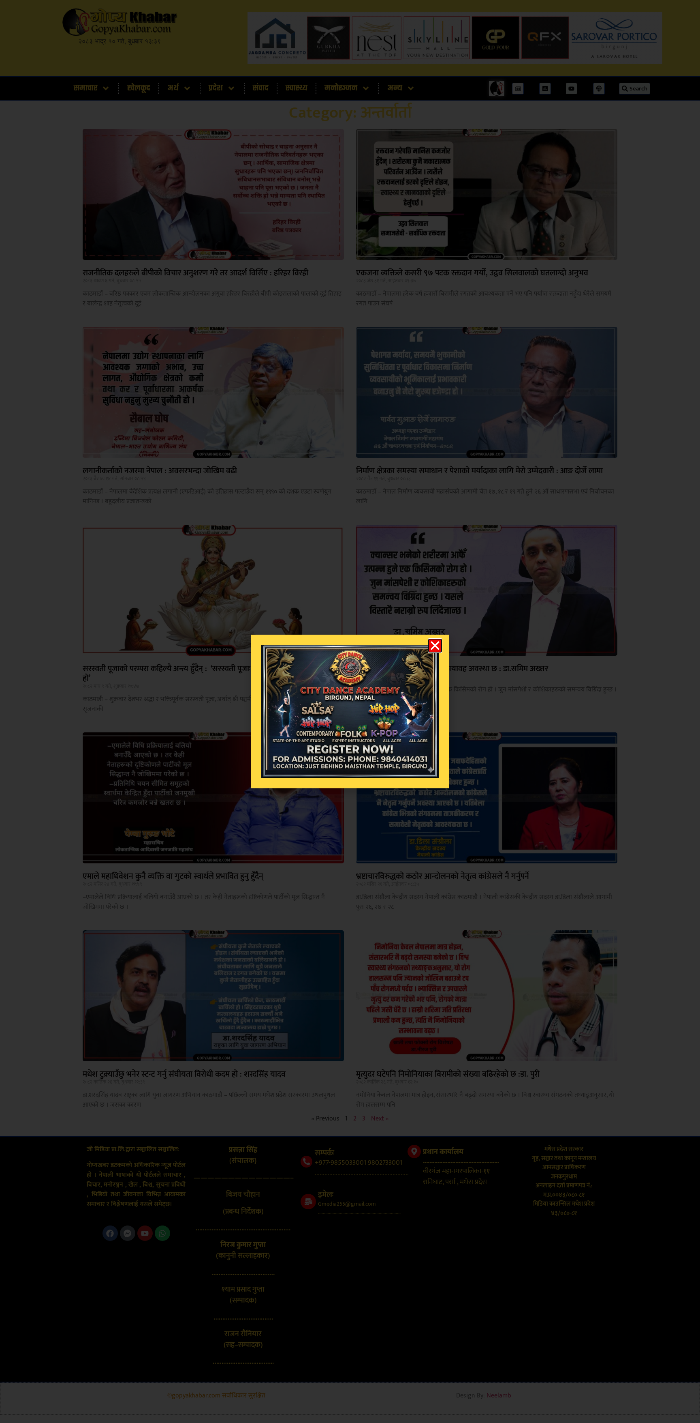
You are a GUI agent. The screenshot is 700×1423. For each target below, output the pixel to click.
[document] (350, 711)
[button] (435, 646)
